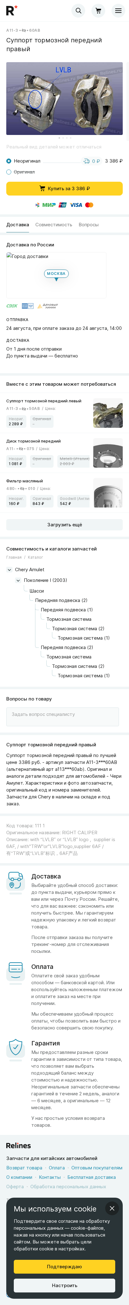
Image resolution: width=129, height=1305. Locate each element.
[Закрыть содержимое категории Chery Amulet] (9, 569)
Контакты (50, 1177)
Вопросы (89, 225)
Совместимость (53, 225)
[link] (64, 413)
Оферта (15, 1187)
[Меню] (118, 11)
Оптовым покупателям (96, 1168)
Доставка (17, 225)
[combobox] (78, 11)
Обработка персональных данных (68, 1187)
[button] (64, 98)
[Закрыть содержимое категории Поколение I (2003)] (18, 580)
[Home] (12, 10)
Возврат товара (24, 1168)
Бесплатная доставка (91, 1177)
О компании (19, 1177)
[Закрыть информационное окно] (112, 1208)
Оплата (57, 1168)
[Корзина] (98, 11)
